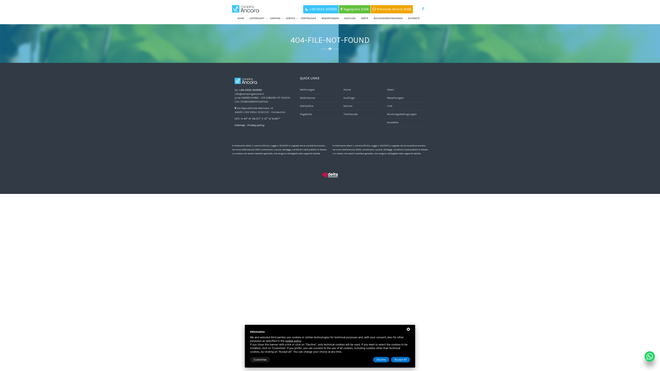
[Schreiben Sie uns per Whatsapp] (650, 356)
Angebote (306, 114)
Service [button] (290, 18)
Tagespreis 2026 (356, 9)
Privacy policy (255, 125)
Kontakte (414, 18)
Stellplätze (306, 106)
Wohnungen (307, 89)
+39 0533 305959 (323, 9)
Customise (260, 359)
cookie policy (293, 340)
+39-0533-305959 (250, 90)
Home (240, 18)
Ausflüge (350, 18)
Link (389, 106)
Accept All (400, 359)
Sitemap (240, 125)
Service (347, 106)
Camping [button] (275, 18)
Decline (381, 359)
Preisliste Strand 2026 (393, 9)
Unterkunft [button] (257, 18)
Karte (364, 18)
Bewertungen (330, 18)
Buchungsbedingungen (388, 18)
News (390, 89)
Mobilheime (307, 97)
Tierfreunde (308, 18)
